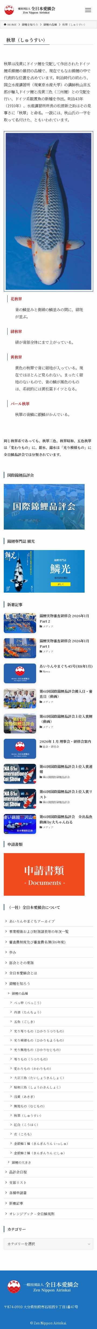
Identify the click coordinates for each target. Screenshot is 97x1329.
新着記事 (16, 1203)
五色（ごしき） (25, 1021)
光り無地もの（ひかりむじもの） (38, 1050)
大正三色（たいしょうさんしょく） (40, 1078)
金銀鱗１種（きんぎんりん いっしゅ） (42, 1143)
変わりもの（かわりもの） (33, 1068)
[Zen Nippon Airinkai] (31, 10)
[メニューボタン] (88, 10)
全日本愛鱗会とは (23, 973)
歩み (12, 952)
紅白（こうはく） (27, 1124)
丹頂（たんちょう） (28, 1012)
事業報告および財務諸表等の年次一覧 (39, 931)
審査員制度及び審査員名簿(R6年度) (37, 942)
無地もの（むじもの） (30, 1106)
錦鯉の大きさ (21, 1162)
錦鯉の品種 (20, 993)
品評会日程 (18, 1172)
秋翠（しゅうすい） (28, 1115)
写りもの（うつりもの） (32, 1059)
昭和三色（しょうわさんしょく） (38, 1087)
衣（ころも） (23, 1134)
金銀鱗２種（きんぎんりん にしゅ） (40, 1153)
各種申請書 (18, 1192)
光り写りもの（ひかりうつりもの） (40, 1031)
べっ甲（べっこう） (28, 1003)
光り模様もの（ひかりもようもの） (40, 1040)
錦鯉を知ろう (19, 983)
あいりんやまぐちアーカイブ (32, 921)
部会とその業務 (21, 962)
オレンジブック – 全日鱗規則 (31, 1213)
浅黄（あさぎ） (25, 1096)
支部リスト (18, 1182)
